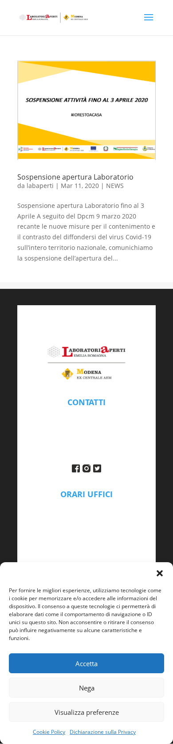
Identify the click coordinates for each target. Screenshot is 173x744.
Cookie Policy (49, 732)
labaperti (40, 185)
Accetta (86, 663)
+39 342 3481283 (86, 436)
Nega (86, 687)
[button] (159, 573)
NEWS (115, 185)
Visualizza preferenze (87, 712)
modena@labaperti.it (86, 415)
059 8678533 (86, 426)
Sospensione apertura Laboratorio (75, 177)
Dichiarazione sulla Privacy (103, 732)
